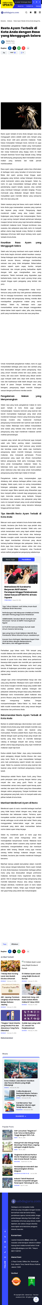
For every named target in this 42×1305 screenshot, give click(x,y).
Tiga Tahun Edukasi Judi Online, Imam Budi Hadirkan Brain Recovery (19, 607)
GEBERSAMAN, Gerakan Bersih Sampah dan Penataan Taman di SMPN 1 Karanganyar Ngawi (19, 621)
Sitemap (38, 6)
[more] (28, 48)
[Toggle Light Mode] (30, 12)
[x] (14, 48)
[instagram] (5, 1242)
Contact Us (29, 6)
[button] (16, 61)
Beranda (3, 21)
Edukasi (9, 21)
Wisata (6, 1087)
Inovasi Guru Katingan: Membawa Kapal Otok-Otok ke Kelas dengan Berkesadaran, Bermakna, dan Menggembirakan (21, 641)
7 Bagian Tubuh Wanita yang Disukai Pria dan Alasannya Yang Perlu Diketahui (10, 1027)
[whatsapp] (19, 48)
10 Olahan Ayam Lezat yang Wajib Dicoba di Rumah (31, 976)
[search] (26, 12)
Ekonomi (17, 1185)
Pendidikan (26, 559)
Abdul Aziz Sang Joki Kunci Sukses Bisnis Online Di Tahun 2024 (30, 999)
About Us (20, 6)
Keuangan (19, 1109)
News (16, 1137)
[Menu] (35, 12)
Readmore (20, 1116)
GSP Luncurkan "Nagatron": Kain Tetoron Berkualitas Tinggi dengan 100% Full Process (25, 1133)
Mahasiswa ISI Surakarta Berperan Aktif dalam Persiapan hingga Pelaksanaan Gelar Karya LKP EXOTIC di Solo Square (20, 592)
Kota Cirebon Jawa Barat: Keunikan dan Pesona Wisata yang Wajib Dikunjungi (19, 1083)
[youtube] (5, 1247)
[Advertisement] (21, 78)
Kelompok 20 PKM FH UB (21, 1173)
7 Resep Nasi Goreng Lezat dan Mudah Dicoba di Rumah (9, 976)
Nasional (17, 1161)
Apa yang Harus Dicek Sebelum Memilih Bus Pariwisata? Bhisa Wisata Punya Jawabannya (20, 634)
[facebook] (10, 48)
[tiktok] (5, 1252)
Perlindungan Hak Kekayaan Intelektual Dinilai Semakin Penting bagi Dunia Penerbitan (20, 614)
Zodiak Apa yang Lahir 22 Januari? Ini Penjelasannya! (31, 1025)
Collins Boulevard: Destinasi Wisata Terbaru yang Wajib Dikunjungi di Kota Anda (26, 1093)
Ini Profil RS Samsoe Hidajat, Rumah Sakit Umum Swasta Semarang (18, 628)
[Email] (23, 48)
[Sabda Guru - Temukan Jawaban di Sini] (10, 12)
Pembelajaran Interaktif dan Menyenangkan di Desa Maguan (26, 1169)
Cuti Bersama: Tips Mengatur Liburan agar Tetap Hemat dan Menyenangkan (25, 1105)
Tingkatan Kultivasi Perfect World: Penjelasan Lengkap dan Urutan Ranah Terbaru (25, 1157)
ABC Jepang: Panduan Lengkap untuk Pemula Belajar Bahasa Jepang (10, 1001)
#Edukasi (14, 944)
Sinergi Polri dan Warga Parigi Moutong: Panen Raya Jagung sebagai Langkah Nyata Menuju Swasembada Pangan (26, 1145)
